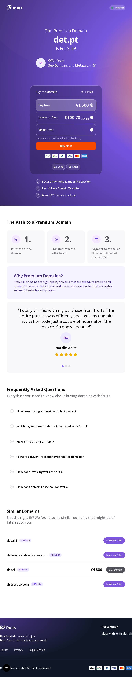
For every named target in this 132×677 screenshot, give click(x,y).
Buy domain (115, 569)
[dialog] (42, 656)
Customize (68, 666)
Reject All (15, 666)
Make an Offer (114, 540)
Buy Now (66, 146)
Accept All (33, 666)
